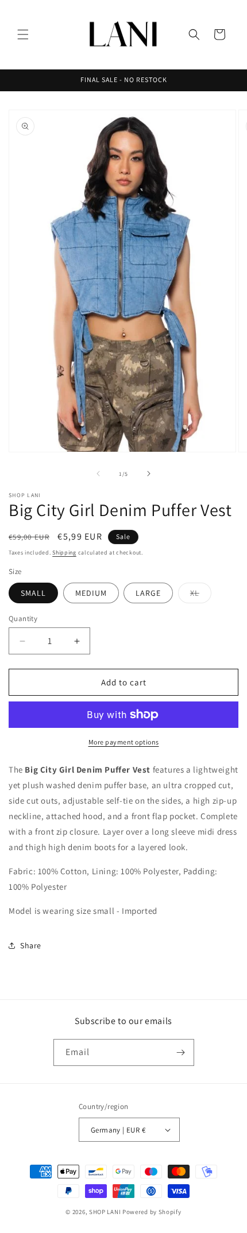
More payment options (123, 742)
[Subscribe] (181, 1052)
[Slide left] (98, 473)
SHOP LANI (105, 1212)
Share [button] (30, 945)
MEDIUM (91, 593)
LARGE (148, 593)
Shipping (64, 552)
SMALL (33, 593)
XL (200, 595)
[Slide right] (148, 473)
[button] (23, 34)
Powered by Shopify (152, 1212)
